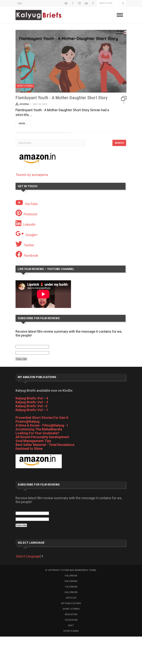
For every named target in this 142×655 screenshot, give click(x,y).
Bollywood (71, 581)
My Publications (71, 603)
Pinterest (30, 214)
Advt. (71, 625)
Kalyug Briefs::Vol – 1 (32, 410)
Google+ (93, 3)
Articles (71, 597)
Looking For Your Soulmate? (37, 433)
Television (71, 619)
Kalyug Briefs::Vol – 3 (32, 402)
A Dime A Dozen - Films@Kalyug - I (42, 425)
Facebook (72, 3)
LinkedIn (29, 224)
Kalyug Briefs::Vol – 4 (32, 398)
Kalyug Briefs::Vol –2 (31, 406)
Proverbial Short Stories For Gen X (42, 418)
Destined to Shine (29, 448)
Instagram (79, 3)
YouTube (86, 3)
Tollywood (71, 586)
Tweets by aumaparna (32, 175)
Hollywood (71, 592)
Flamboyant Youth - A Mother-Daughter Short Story (61, 97)
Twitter (65, 3)
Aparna (24, 104)
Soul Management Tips (33, 441)
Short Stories (25, 86)
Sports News (71, 631)
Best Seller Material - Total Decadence (45, 445)
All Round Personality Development (42, 437)
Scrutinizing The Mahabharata (39, 429)
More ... (23, 123)
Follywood (71, 575)
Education (71, 614)
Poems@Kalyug (28, 421)
